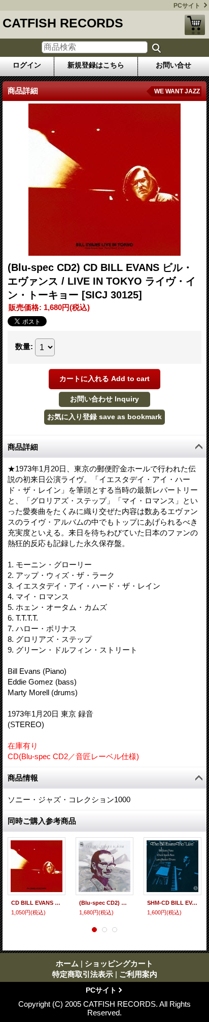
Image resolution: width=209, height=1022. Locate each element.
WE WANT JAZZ (177, 91)
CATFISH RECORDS (63, 23)
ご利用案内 (138, 974)
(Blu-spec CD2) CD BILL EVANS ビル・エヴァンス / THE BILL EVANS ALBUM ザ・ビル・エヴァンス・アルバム (104, 903)
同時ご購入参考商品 (42, 820)
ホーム (67, 963)
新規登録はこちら (95, 65)
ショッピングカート (195, 25)
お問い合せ (173, 65)
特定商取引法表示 (82, 974)
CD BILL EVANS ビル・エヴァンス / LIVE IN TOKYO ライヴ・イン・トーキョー (36, 903)
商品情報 (23, 777)
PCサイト (186, 5)
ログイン (27, 65)
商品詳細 (23, 446)
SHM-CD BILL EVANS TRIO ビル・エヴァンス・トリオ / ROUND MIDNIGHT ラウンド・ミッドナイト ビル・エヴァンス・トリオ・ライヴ (172, 903)
